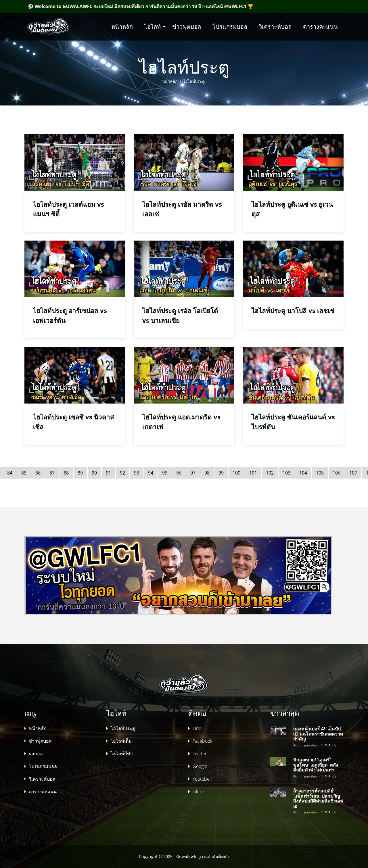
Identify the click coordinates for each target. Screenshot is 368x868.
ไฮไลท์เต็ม (121, 741)
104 (303, 473)
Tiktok (199, 791)
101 (253, 473)
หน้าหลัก (122, 26)
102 (270, 473)
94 (150, 473)
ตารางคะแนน (320, 26)
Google (200, 766)
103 (286, 473)
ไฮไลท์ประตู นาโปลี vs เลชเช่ (293, 310)
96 (178, 473)
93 (136, 473)
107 (353, 473)
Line (197, 728)
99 (221, 473)
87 (52, 473)
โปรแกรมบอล (229, 26)
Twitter (200, 753)
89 (80, 473)
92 (122, 473)
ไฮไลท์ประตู (193, 81)
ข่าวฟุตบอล (186, 26)
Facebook (202, 741)
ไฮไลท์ (152, 26)
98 (207, 473)
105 (320, 473)
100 (236, 473)
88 (66, 473)
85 (23, 473)
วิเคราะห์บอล (275, 26)
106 (336, 473)
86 (38, 473)
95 (164, 473)
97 (192, 473)
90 (94, 473)
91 (108, 473)
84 (9, 473)
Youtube (201, 779)
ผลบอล (36, 753)
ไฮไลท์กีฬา (122, 753)
